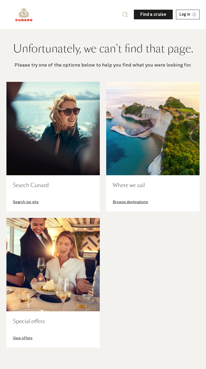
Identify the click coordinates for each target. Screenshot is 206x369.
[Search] (125, 14)
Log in (184, 14)
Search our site (26, 202)
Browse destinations (130, 202)
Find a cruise (153, 14)
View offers (22, 338)
